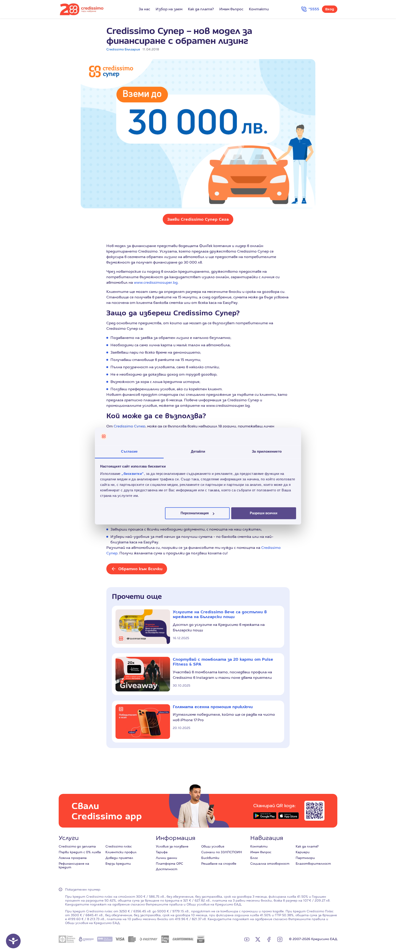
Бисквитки (210, 858)
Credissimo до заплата (77, 846)
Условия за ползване (172, 846)
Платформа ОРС (169, 863)
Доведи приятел (119, 858)
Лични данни (166, 858)
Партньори (305, 858)
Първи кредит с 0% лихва (80, 852)
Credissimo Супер (129, 426)
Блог (254, 858)
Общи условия (212, 846)
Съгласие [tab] (129, 451)
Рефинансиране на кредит (74, 865)
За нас (144, 9)
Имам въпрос (231, 9)
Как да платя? (201, 9)
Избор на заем (169, 9)
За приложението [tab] (267, 451)
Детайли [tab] (198, 451)
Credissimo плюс (118, 846)
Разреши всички (263, 513)
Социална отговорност (269, 863)
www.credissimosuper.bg (156, 282)
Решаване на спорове (218, 863)
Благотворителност (313, 863)
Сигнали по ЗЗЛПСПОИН (221, 852)
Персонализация (195, 513)
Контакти (259, 9)
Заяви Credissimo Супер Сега (198, 219)
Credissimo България (123, 49)
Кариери (303, 852)
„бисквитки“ (132, 474)
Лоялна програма (73, 858)
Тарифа (162, 852)
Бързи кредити (118, 863)
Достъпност (166, 869)
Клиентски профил (121, 852)
